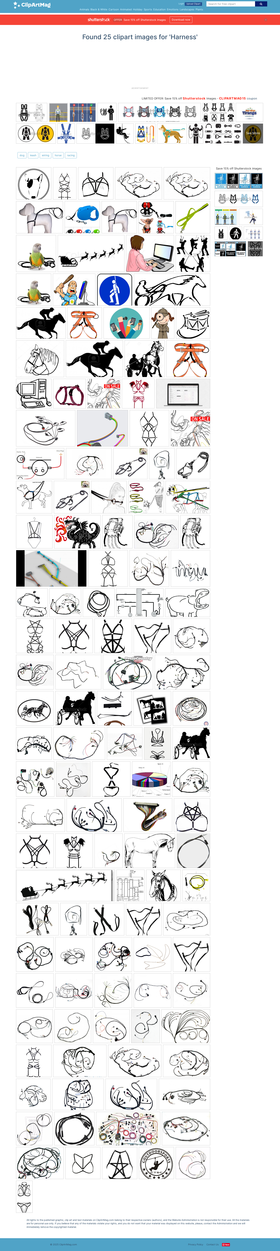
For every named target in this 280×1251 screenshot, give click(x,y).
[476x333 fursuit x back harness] (187, 604)
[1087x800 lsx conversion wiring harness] (40, 1164)
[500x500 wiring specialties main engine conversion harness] (33, 1096)
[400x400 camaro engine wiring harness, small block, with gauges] (191, 991)
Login (181, 3)
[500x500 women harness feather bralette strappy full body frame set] (138, 395)
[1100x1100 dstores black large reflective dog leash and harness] (193, 465)
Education (159, 9)
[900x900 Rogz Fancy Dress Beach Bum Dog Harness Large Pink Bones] (69, 395)
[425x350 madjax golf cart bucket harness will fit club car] (78, 673)
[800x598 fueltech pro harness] (186, 1028)
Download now (181, 19)
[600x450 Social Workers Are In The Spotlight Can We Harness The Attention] (126, 324)
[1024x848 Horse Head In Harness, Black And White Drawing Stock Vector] (40, 360)
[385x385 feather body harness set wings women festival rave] (74, 852)
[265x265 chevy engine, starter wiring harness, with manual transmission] (34, 1028)
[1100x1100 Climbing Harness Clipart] (85, 324)
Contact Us (212, 1244)
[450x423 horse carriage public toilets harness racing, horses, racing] (75, 709)
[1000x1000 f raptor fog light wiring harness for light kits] (98, 604)
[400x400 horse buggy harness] (34, 709)
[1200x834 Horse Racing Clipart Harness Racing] (41, 324)
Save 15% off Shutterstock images (239, 168)
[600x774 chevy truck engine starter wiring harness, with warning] (145, 1028)
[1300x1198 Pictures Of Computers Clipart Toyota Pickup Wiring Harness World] (33, 395)
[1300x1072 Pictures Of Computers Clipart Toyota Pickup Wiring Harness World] (74, 291)
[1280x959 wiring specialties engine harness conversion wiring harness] (138, 184)
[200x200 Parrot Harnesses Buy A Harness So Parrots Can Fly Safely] (33, 291)
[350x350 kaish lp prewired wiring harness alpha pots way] (124, 745)
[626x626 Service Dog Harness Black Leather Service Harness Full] (33, 184)
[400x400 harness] (113, 992)
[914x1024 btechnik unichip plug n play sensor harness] (73, 781)
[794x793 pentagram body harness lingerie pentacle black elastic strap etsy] (192, 816)
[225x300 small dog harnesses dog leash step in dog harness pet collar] (162, 465)
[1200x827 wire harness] (79, 745)
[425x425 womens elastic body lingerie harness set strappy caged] (113, 637)
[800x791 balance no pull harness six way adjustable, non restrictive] (34, 499)
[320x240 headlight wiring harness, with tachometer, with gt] (186, 920)
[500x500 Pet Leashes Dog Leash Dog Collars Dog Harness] (193, 218)
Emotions (172, 9)
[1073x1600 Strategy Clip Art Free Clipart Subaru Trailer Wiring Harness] (162, 324)
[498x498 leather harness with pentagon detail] (34, 533)
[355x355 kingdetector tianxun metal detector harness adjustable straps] (111, 781)
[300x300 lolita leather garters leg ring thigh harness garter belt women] (152, 637)
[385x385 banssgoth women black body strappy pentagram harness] (34, 637)
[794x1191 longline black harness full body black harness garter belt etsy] (64, 184)
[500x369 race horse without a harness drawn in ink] (149, 852)
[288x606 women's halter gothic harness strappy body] (24, 1198)
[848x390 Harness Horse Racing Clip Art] (172, 291)
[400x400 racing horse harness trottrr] (152, 709)
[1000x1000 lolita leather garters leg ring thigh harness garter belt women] (191, 955)
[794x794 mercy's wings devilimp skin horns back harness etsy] (104, 395)
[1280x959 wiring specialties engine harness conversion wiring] (40, 817)
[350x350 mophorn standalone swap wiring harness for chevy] (35, 673)
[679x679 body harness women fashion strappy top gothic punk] (74, 637)
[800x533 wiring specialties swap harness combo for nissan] (94, 817)
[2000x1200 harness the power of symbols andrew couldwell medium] (183, 395)
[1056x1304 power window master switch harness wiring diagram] (130, 887)
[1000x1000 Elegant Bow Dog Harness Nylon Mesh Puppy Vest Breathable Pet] (156, 218)
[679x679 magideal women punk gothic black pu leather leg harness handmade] (143, 920)
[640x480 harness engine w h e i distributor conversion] (88, 465)
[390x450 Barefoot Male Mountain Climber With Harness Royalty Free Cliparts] (193, 255)
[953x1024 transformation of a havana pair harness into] (114, 709)
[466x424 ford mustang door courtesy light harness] (74, 1130)
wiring (45, 155)
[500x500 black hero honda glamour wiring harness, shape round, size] (191, 637)
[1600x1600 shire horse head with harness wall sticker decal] (163, 887)
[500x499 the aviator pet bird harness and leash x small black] (34, 992)
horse (58, 155)
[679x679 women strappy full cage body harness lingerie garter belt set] (149, 429)
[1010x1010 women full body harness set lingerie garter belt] (33, 1062)
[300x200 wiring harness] (134, 1062)
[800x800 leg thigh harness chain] (152, 956)
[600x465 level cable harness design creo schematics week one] (102, 430)
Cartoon (114, 9)
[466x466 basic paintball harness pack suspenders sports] (106, 920)
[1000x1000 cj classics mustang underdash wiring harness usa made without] (113, 956)
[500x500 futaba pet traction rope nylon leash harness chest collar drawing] (130, 465)
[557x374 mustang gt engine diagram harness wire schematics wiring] (139, 604)
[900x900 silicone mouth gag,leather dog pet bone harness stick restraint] (109, 498)
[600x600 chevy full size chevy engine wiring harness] (111, 1028)
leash (33, 155)
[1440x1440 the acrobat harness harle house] (82, 1164)
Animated (126, 9)
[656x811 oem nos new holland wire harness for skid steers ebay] (196, 887)
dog (22, 155)
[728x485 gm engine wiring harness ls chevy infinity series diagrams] (184, 1096)
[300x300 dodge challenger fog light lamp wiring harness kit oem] (32, 604)
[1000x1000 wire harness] (149, 570)
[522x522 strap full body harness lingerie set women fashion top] (108, 570)
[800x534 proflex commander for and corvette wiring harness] (45, 430)
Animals (84, 9)
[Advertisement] (140, 65)
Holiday (137, 9)
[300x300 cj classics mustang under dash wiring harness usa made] (74, 956)
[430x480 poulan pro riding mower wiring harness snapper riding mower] (193, 852)
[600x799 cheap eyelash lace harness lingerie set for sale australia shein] (157, 745)
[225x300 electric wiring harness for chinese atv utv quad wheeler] (108, 852)
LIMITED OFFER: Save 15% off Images (179, 98)
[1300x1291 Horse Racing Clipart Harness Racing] (145, 360)
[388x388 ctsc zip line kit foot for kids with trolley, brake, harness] (156, 1164)
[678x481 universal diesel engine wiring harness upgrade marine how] (40, 465)
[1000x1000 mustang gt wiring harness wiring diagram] (65, 604)
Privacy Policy (195, 1244)
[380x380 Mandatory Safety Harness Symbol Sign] (114, 291)
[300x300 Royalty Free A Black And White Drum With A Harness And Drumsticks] (193, 324)
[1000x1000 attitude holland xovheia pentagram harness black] (119, 1164)
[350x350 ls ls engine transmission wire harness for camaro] (74, 992)
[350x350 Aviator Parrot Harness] (36, 255)
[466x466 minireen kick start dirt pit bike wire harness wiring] (35, 781)
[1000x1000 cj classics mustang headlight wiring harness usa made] (34, 956)
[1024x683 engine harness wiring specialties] (79, 1062)
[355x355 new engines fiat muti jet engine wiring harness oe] (34, 745)
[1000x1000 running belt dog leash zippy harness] (146, 498)
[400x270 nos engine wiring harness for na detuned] (182, 673)
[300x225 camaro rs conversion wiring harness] (186, 1130)
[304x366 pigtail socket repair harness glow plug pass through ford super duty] (117, 533)
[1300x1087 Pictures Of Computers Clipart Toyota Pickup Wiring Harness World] (150, 255)
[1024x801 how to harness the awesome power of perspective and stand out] (77, 533)
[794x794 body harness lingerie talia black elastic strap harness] (95, 184)
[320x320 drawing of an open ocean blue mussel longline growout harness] (151, 781)
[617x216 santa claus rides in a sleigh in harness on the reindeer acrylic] (65, 887)
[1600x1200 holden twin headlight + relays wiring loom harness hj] (128, 673)
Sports (148, 9)
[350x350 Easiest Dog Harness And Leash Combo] (119, 218)
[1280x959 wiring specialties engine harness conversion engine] (186, 1062)
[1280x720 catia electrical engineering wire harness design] (51, 570)
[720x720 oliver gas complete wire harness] (193, 1164)
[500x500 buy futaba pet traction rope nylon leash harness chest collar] (71, 498)
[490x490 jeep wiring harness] (191, 709)
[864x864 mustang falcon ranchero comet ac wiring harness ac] (34, 1130)
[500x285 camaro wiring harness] (128, 1130)
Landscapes (187, 9)
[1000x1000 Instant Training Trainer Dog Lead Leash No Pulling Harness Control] (82, 218)
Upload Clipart (193, 4)
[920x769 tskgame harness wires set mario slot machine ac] (37, 920)
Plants (199, 9)
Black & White (98, 9)
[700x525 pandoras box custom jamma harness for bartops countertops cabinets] (147, 817)
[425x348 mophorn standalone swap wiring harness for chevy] (156, 533)
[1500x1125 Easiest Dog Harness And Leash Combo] (39, 218)
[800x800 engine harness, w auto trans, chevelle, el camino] (152, 992)
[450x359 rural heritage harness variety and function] (188, 498)
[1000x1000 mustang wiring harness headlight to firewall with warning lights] (190, 569)
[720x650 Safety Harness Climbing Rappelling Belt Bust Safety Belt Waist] (188, 360)
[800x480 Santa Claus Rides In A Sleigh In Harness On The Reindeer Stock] (91, 255)
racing (71, 155)
